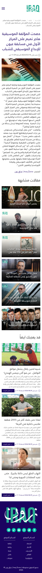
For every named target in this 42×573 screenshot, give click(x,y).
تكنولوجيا (29, 558)
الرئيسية (37, 20)
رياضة (10, 547)
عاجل (9, 554)
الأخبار (29, 547)
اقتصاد (29, 543)
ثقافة (30, 20)
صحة (9, 551)
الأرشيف (29, 551)
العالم (29, 554)
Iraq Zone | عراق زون (24, 171)
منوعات (9, 558)
